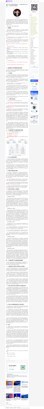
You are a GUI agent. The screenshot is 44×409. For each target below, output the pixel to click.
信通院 (36, 20)
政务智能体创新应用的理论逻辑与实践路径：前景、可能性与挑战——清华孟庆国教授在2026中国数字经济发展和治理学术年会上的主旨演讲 (9, 387)
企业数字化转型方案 (32, 59)
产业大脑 (32, 18)
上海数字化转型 (32, 17)
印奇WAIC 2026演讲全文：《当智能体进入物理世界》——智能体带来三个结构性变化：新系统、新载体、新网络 (9, 399)
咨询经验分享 (31, 61)
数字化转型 (35, 27)
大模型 (31, 25)
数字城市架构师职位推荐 (33, 62)
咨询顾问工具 (31, 60)
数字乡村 (34, 26)
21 (35, 71)
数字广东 (32, 28)
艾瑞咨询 (34, 33)
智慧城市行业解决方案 (32, 58)
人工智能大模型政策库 (32, 50)
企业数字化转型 (32, 20)
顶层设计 (34, 34)
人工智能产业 (35, 19)
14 (35, 70)
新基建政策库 (31, 53)
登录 (11, 404)
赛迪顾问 (37, 33)
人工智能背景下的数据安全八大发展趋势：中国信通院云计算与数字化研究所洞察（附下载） (24, 399)
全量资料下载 (31, 39)
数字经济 (32, 29)
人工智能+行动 (32, 19)
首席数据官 (32, 35)
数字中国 (32, 26)
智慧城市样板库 (32, 52)
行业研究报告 (31, 46)
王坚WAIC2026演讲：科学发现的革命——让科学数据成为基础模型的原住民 (17, 399)
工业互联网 (34, 25)
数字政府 (34, 28)
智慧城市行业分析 (8, 407)
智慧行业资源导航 (32, 63)
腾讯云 (31, 33)
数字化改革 (32, 27)
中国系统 (36, 17)
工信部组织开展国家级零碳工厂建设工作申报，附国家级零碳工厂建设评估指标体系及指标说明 (24, 387)
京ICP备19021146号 (11, 407)
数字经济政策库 (32, 51)
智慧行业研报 (31, 45)
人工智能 (9, 358)
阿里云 (31, 34)
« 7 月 (31, 74)
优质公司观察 (31, 44)
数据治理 (34, 29)
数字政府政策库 (32, 49)
